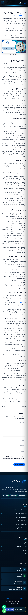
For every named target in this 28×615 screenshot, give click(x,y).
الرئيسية (24, 542)
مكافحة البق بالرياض (21, 517)
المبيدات (22, 302)
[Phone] (4, 607)
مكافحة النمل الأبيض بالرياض (19, 520)
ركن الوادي (19, 63)
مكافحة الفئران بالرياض (20, 513)
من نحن (24, 550)
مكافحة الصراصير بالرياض (20, 509)
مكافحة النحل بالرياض (21, 528)
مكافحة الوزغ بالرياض (21, 524)
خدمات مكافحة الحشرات (20, 546)
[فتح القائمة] (2, 2)
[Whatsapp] (4, 611)
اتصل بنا (24, 553)
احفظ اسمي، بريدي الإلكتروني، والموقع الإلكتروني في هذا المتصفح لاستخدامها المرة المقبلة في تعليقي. (14, 458)
